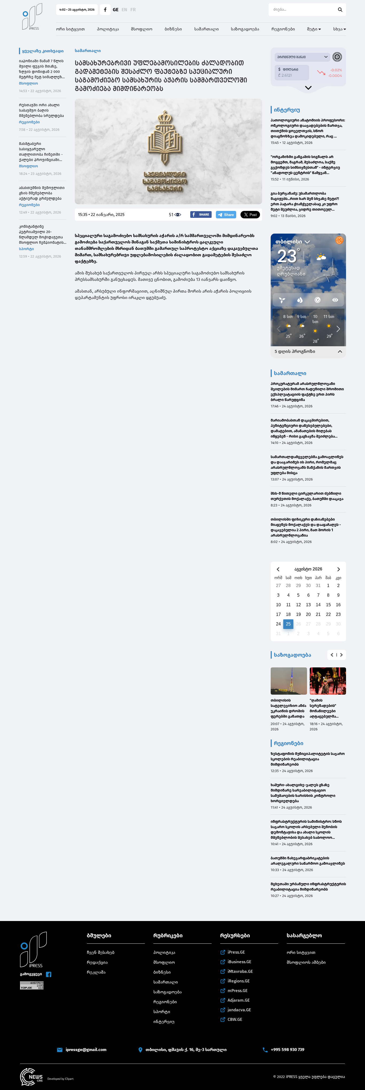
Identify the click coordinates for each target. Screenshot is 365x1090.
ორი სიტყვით (70, 29)
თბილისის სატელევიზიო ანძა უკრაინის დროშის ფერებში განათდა (288, 708)
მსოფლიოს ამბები (306, 962)
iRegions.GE (239, 980)
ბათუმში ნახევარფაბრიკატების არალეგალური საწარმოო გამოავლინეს (308, 861)
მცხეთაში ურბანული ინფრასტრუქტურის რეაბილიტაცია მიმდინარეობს (308, 887)
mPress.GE (238, 990)
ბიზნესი (173, 29)
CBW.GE (235, 1019)
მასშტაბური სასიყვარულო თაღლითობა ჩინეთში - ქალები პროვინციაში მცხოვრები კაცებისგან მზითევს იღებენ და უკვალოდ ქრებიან (41, 152)
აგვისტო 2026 (308, 569)
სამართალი (206, 29)
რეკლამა (96, 972)
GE (115, 10)
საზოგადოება (245, 29)
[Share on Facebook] (201, 214)
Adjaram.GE (239, 1000)
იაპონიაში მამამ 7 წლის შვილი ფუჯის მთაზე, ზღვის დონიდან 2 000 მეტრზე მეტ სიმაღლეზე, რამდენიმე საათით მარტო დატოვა (42, 69)
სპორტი (26, 249)
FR (133, 10)
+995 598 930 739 (287, 1049)
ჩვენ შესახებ (100, 952)
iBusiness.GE (239, 961)
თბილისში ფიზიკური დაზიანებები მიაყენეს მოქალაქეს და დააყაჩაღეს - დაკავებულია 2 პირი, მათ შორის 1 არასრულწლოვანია (306, 527)
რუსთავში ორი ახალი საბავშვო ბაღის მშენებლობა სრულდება (41, 110)
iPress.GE (236, 952)
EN (124, 10)
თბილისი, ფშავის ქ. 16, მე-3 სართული (186, 1049)
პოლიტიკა (108, 29)
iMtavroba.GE (240, 971)
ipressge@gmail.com (86, 1049)
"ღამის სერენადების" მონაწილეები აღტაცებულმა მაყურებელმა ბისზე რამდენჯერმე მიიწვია (323, 708)
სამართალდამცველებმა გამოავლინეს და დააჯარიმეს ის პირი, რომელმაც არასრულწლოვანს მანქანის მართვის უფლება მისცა (307, 465)
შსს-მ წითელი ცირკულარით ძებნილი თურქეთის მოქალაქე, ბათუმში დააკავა (307, 496)
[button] (331, 655)
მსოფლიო (141, 29)
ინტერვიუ (163, 1021)
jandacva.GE (239, 1009)
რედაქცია (97, 962)
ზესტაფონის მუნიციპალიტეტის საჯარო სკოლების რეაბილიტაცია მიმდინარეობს (308, 759)
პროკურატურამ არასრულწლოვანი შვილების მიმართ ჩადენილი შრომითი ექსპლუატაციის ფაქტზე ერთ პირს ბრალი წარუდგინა (307, 391)
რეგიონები (283, 29)
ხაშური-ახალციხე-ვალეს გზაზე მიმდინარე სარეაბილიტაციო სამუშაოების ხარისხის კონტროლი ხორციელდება (303, 793)
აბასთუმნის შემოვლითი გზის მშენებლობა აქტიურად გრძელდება (42, 193)
